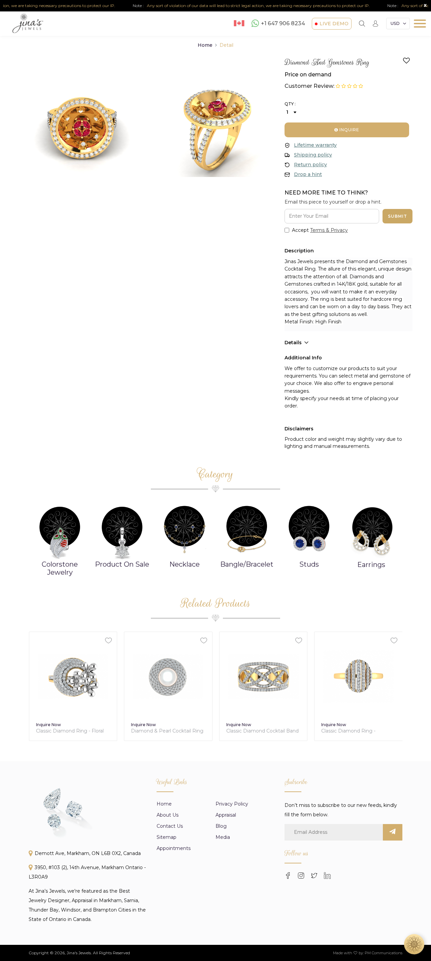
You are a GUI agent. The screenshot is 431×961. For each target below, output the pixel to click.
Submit (397, 216)
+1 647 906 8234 (283, 24)
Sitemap (166, 837)
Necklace (129, 564)
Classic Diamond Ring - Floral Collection (70, 731)
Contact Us (170, 826)
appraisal (226, 815)
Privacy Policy (232, 804)
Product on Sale (67, 564)
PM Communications (383, 953)
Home (205, 45)
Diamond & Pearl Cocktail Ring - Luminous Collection (167, 731)
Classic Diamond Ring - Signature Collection (348, 731)
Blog (221, 826)
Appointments (174, 848)
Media (223, 837)
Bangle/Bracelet (191, 564)
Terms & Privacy (329, 230)
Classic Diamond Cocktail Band (262, 731)
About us (167, 815)
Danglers (378, 565)
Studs (254, 564)
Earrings (316, 565)
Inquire (348, 129)
